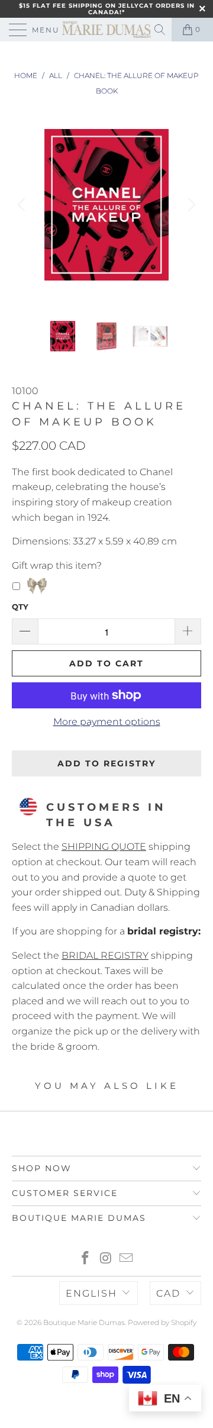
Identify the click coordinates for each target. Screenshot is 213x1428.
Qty (20, 606)
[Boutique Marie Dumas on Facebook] (85, 1259)
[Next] (190, 204)
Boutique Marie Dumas (84, 1322)
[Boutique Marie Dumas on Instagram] (106, 1259)
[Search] (161, 29)
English (91, 1293)
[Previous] (23, 204)
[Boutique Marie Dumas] (106, 29)
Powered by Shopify (162, 1322)
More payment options (106, 721)
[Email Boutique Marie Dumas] (126, 1259)
